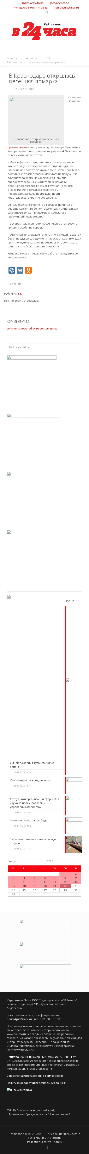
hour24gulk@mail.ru (66, 7)
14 (54, 882)
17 (13, 886)
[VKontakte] (37, 13)
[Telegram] (43, 13)
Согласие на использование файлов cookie (35, 1076)
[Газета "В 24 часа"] (44, 30)
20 (45, 886)
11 (24, 882)
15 (65, 882)
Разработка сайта (39, 1142)
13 (45, 882)
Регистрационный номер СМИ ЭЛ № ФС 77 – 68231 (39, 1057)
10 (13, 882)
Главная (12, 58)
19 (34, 886)
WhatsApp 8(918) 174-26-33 (31, 7)
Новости (31, 58)
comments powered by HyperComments (32, 328)
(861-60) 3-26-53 (59, 3)
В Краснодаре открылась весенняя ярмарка (36, 62)
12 (34, 882)
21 (54, 886)
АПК (48, 58)
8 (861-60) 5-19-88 (32, 3)
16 (76, 882)
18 (24, 886)
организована (17, 147)
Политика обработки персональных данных (36, 1083)
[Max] (51, 13)
